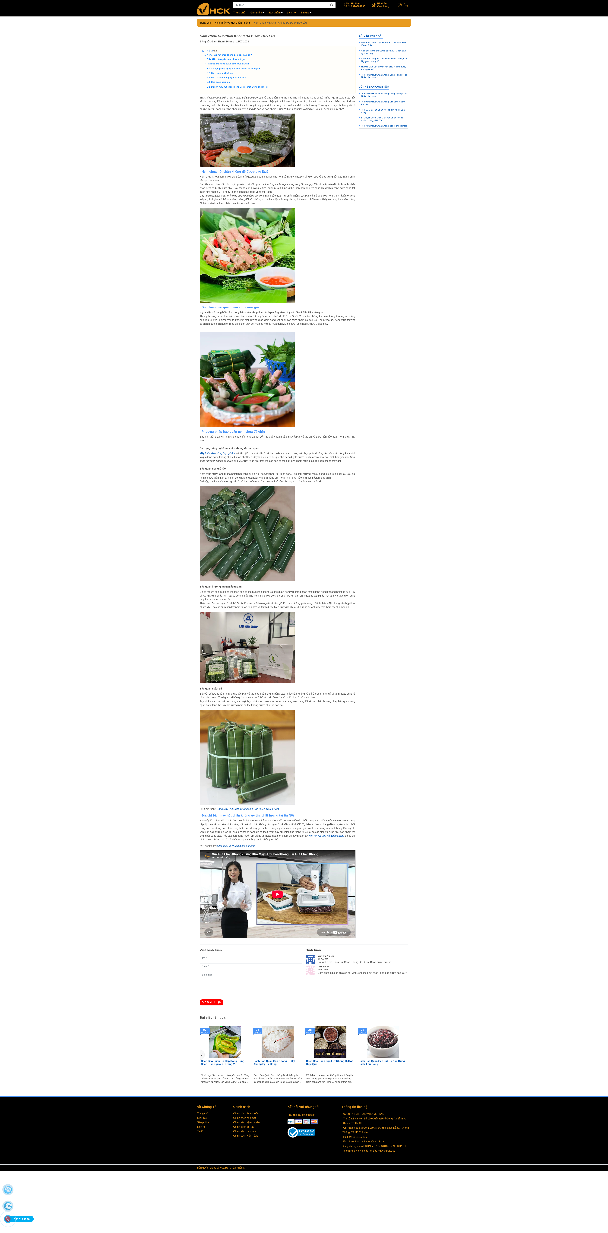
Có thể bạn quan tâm (374, 86)
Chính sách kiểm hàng (245, 1135)
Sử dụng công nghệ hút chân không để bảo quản (235, 68)
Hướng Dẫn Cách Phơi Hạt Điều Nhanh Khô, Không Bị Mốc (329, 1062)
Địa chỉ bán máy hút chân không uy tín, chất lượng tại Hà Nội (237, 87)
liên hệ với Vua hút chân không (326, 835)
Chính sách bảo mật (244, 1118)
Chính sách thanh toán (246, 1113)
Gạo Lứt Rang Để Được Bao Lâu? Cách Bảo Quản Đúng (225, 1062)
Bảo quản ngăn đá (220, 82)
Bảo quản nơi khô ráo (222, 73)
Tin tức (305, 12)
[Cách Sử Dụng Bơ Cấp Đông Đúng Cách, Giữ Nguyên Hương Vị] (277, 1042)
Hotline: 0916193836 (355, 1137)
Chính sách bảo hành (245, 1131)
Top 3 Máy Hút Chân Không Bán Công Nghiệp (384, 125)
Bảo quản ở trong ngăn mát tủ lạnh (228, 77)
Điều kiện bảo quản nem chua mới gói (226, 59)
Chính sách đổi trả (243, 1126)
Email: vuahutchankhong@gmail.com (364, 1141)
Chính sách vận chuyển (246, 1122)
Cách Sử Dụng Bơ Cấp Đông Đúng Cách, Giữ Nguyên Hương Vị (274, 1062)
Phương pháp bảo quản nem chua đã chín (228, 63)
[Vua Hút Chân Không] (213, 8)
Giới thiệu (256, 12)
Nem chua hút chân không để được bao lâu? (229, 55)
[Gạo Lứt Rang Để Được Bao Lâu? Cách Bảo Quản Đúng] (225, 1042)
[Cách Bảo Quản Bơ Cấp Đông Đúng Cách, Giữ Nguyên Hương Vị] (383, 1042)
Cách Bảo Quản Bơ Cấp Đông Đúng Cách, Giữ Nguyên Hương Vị (380, 1062)
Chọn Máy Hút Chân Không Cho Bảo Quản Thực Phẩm (248, 809)
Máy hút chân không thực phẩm (217, 453)
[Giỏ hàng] (407, 5)
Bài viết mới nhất (371, 35)
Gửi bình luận (211, 1002)
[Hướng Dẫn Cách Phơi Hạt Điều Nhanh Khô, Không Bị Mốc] (330, 1042)
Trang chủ (239, 12)
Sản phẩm (274, 12)
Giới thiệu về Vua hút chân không (236, 846)
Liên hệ (291, 12)
